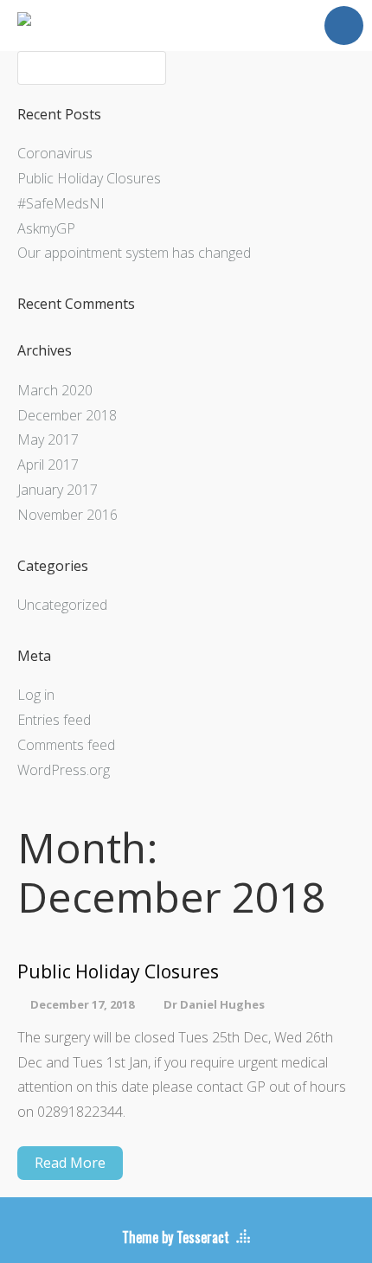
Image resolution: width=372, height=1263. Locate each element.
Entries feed (54, 719)
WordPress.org (63, 769)
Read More (70, 1162)
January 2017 (57, 489)
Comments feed (66, 744)
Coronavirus (55, 153)
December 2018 (67, 415)
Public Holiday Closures (89, 178)
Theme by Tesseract (175, 1237)
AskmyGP (46, 228)
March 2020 (55, 390)
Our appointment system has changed (134, 252)
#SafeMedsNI (61, 203)
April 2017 (48, 464)
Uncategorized (62, 604)
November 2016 (67, 514)
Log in (36, 694)
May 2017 (48, 439)
